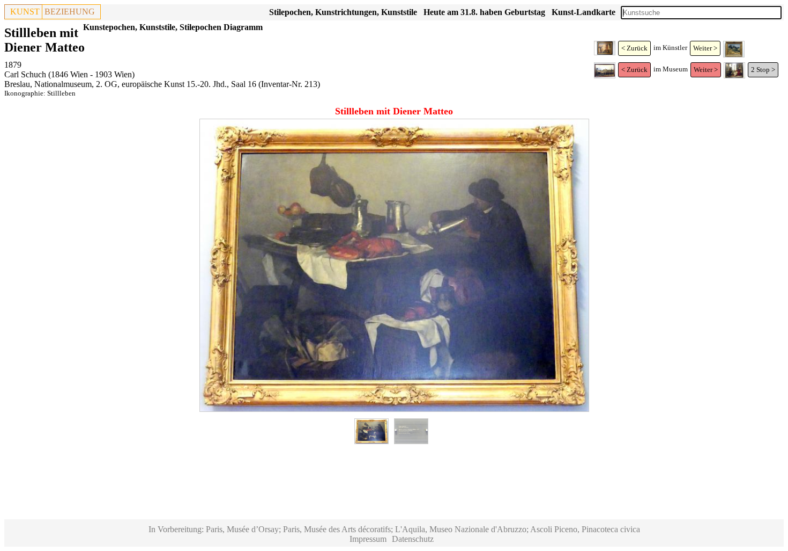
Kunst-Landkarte (583, 12)
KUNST (25, 11)
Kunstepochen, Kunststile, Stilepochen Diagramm (173, 27)
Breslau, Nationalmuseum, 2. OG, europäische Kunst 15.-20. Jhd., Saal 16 (130, 84)
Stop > (765, 70)
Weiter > (705, 48)
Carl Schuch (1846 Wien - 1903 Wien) (69, 74)
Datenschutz (413, 538)
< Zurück (634, 48)
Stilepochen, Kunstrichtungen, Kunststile (343, 12)
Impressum (368, 538)
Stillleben (61, 93)
